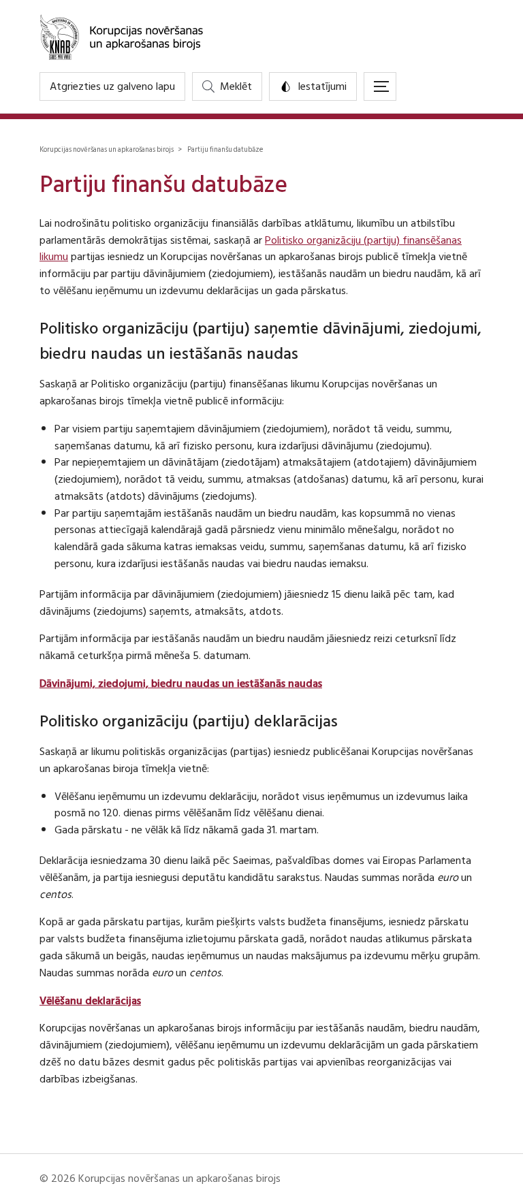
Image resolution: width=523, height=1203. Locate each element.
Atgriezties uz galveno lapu (112, 86)
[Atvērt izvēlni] (380, 86)
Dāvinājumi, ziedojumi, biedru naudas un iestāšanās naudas (180, 683)
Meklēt (236, 86)
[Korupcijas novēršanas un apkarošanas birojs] (261, 36)
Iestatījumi (322, 86)
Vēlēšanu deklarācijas (90, 1001)
